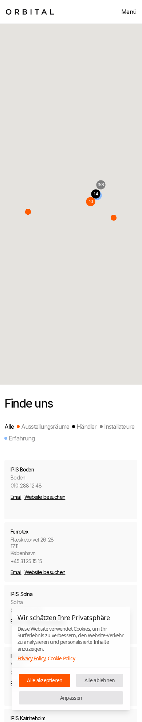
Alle (9, 426)
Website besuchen (45, 497)
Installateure (119, 426)
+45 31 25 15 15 (26, 561)
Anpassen (71, 697)
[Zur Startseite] (30, 12)
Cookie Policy (61, 658)
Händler (86, 426)
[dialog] (71, 658)
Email (16, 497)
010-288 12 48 (26, 485)
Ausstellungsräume (45, 426)
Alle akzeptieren (44, 680)
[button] (28, 212)
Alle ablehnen (99, 680)
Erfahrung (22, 438)
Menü (128, 11)
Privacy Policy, (31, 658)
